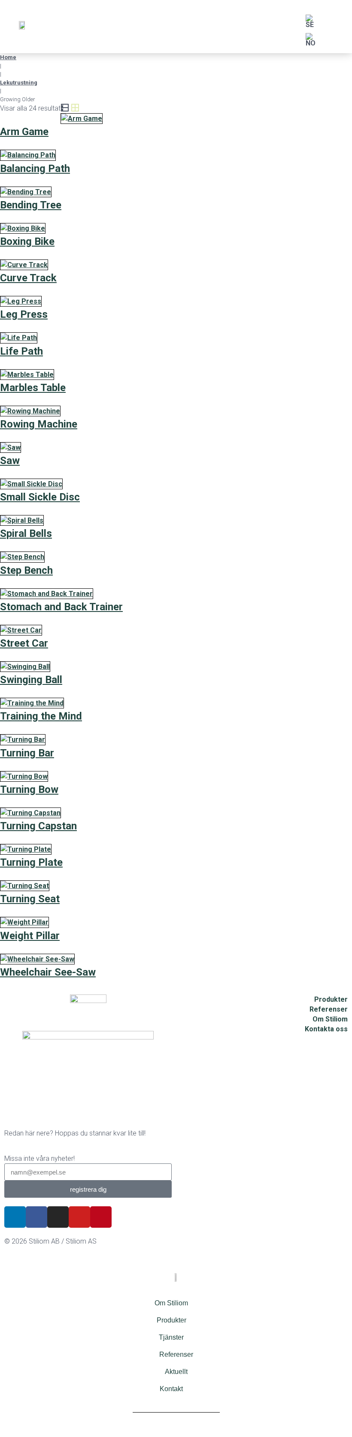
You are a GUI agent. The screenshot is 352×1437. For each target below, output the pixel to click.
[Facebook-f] (36, 1217)
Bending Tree (30, 205)
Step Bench (26, 570)
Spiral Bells (26, 533)
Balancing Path (35, 169)
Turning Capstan (38, 826)
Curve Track (28, 278)
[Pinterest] (101, 1217)
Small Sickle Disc (40, 497)
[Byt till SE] (309, 21)
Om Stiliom (171, 1303)
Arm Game (24, 132)
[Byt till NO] (310, 40)
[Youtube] (79, 1217)
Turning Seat (30, 899)
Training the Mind (41, 716)
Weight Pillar (30, 936)
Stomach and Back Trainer (61, 607)
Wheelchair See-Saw (48, 972)
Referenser (176, 1354)
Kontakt (171, 1388)
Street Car (24, 643)
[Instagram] (58, 1217)
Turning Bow (29, 789)
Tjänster (171, 1337)
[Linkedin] (15, 1217)
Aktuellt (176, 1371)
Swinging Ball (31, 680)
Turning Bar (27, 753)
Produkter (171, 1320)
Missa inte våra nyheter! (39, 1158)
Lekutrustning (18, 82)
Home (8, 57)
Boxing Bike (27, 241)
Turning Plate (31, 862)
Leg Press (24, 314)
